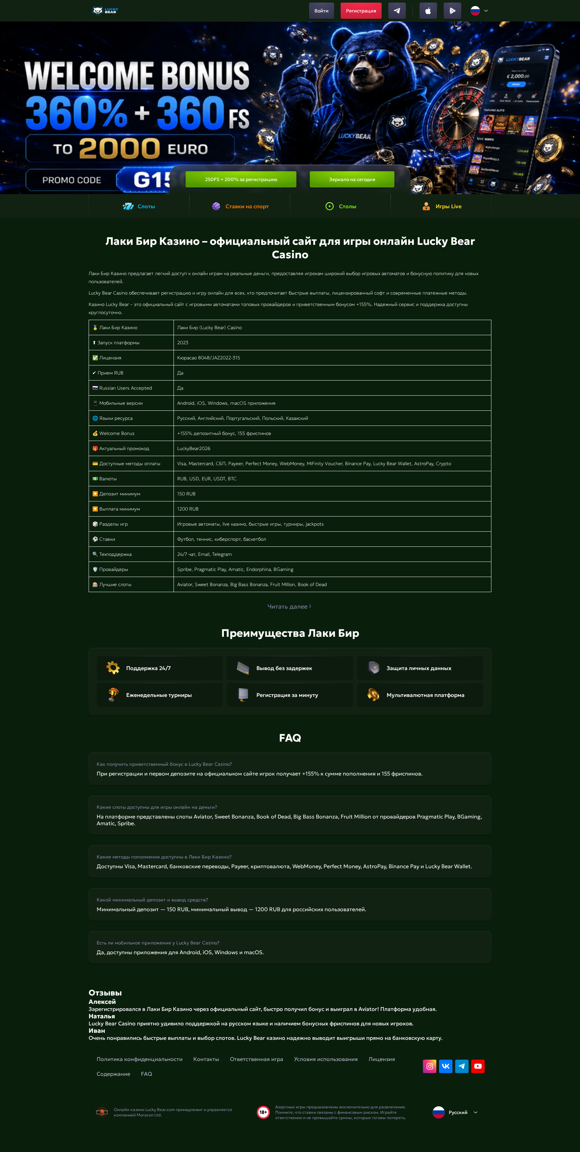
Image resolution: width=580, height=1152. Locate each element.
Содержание (113, 1073)
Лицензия (382, 1059)
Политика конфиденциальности (140, 1059)
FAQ (146, 1073)
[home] (106, 10)
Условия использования (326, 1059)
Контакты (206, 1059)
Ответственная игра (256, 1059)
